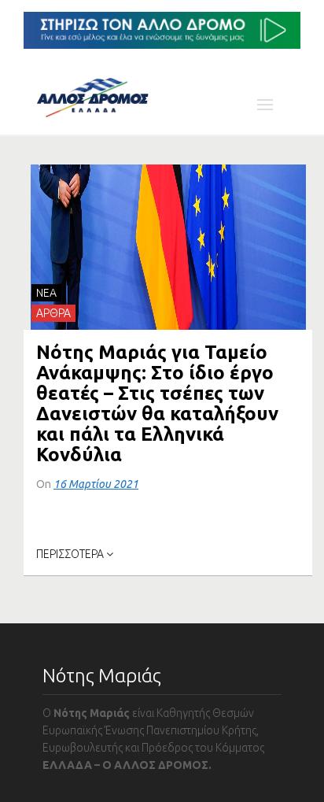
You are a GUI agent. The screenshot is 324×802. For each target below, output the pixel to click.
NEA (46, 292)
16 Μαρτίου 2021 (95, 484)
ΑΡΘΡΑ (53, 313)
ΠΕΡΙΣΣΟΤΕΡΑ (71, 554)
